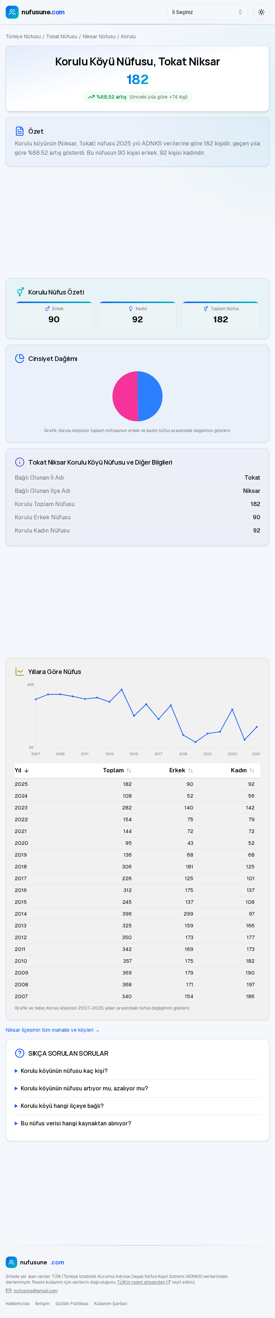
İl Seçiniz (182, 12)
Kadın (239, 770)
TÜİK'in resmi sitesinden (141, 1282)
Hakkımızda (17, 1304)
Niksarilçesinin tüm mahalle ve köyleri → (53, 1030)
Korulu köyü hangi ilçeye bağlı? (62, 1106)
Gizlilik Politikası (72, 1304)
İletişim (42, 1304)
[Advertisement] (137, 222)
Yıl (18, 770)
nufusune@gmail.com (36, 1291)
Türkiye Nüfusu (23, 36)
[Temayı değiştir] (261, 12)
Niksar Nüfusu (99, 36)
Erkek (177, 770)
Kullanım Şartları (110, 1304)
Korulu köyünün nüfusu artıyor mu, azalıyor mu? (84, 1088)
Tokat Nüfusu (61, 36)
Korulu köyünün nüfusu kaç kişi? (64, 1071)
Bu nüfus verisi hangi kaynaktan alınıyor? (76, 1123)
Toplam (113, 770)
